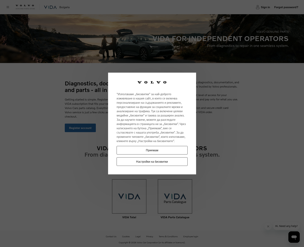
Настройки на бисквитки (152, 161)
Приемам (152, 150)
